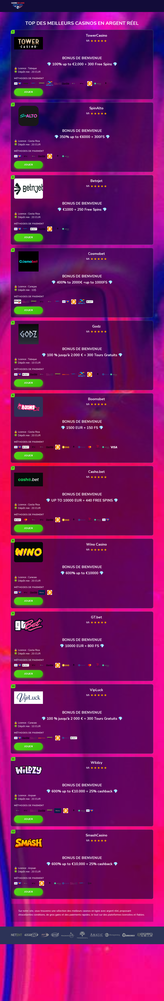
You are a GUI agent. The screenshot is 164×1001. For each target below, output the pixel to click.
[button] (28, 92)
